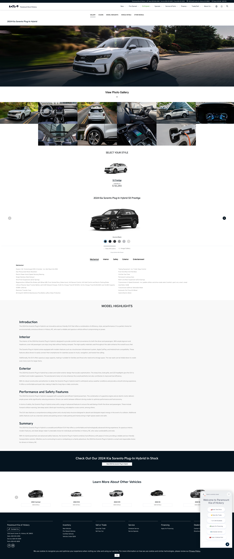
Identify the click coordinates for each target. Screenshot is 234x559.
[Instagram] (13, 545)
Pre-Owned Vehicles (69, 531)
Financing (165, 525)
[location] (187, 1)
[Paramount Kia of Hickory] (23, 6)
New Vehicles (67, 528)
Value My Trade (100, 528)
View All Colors (110, 249)
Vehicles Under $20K (69, 536)
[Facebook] (9, 545)
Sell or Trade (101, 525)
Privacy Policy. (194, 551)
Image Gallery (125, 248)
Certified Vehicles (68, 534)
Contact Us (15, 529)
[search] (227, 6)
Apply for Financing (167, 528)
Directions (197, 531)
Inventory (67, 525)
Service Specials (133, 531)
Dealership (198, 525)
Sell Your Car (100, 531)
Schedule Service (133, 528)
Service (131, 525)
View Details (35, 505)
